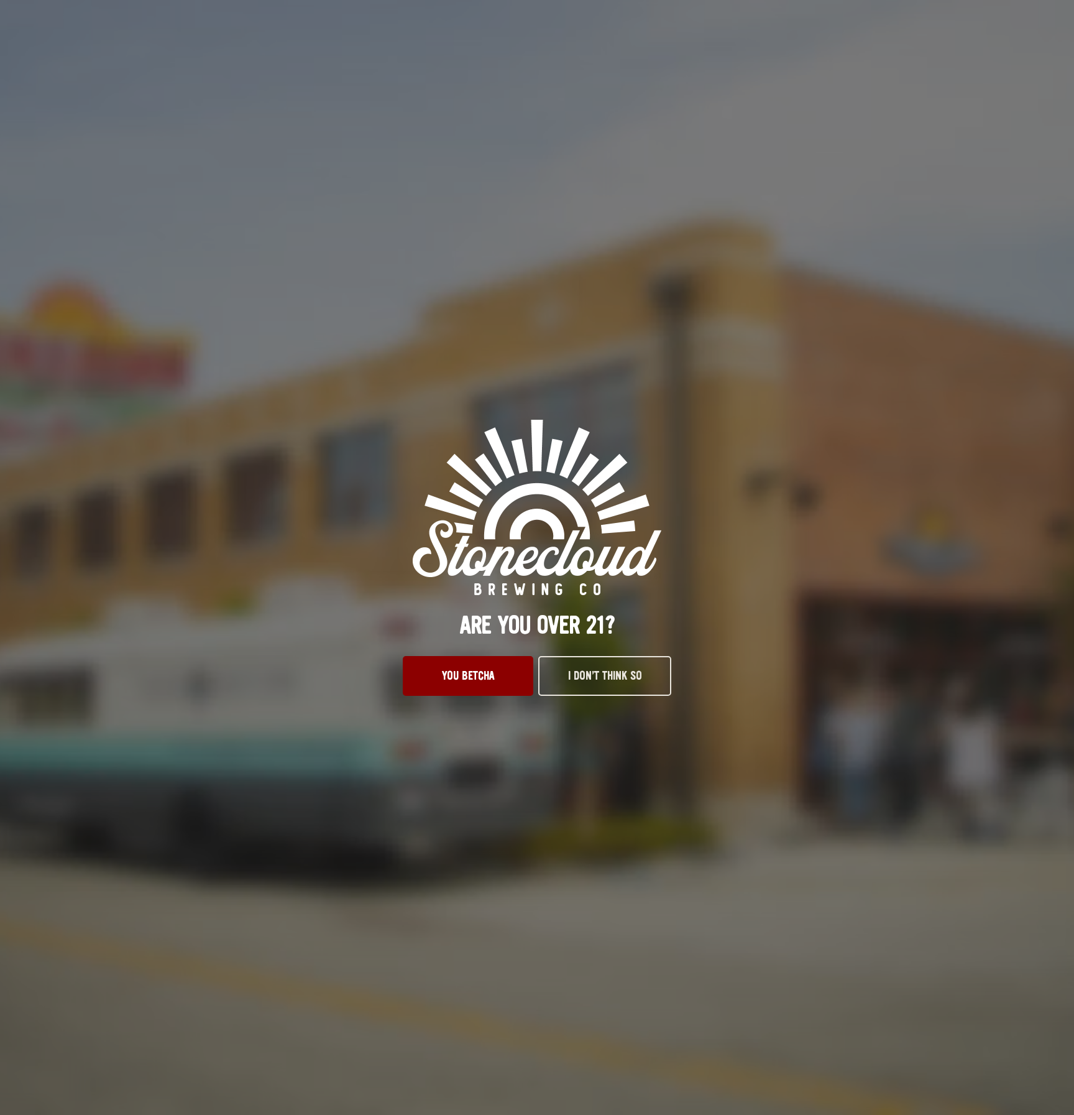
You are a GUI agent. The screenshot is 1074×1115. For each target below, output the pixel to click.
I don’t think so (605, 676)
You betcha (468, 676)
